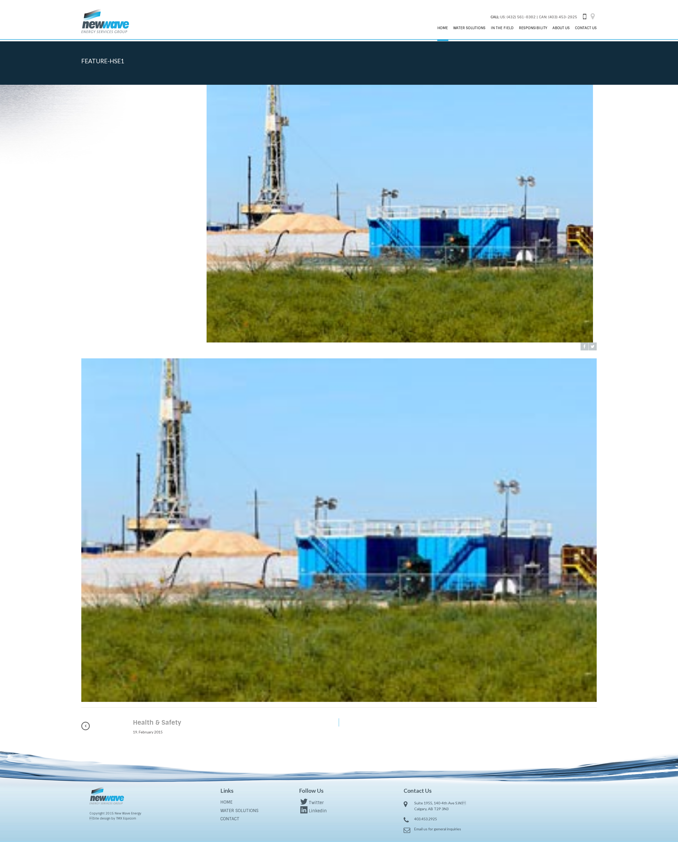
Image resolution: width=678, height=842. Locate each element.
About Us (561, 27)
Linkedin (318, 811)
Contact (229, 819)
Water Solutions (469, 27)
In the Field (502, 27)
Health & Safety (157, 722)
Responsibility (533, 27)
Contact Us (586, 27)
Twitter (316, 802)
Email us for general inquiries (437, 829)
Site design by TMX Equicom (113, 818)
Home (442, 27)
